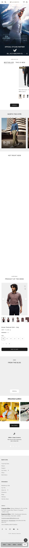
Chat (25, 544)
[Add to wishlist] (25, 286)
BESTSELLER (9, 62)
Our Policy (5, 470)
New (9, 544)
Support (3, 468)
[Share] (25, 289)
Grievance (4, 492)
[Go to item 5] (23, 319)
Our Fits (3, 487)
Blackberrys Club (5, 485)
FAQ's (2, 472)
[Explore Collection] (13, 133)
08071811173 (4, 520)
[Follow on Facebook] (2, 529)
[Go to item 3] (13, 319)
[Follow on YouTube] (14, 529)
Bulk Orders (4, 474)
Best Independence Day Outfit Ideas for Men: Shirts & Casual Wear (11, 381)
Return (3, 465)
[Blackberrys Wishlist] (24, 2)
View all (14, 391)
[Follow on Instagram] (10, 529)
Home (4, 544)
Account (19, 544)
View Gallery (14, 425)
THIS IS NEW (20, 62)
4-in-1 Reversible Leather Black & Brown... (8, 90)
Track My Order (5, 463)
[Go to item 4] (18, 319)
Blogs (2, 494)
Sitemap (3, 496)
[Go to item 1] (3, 319)
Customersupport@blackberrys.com (10, 518)
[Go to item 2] (8, 319)
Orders (14, 544)
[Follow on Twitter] (6, 529)
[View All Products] (14, 30)
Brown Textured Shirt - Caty (10, 327)
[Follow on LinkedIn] (17, 529)
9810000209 (12, 520)
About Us (4, 490)
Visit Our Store (5, 499)
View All (14, 105)
